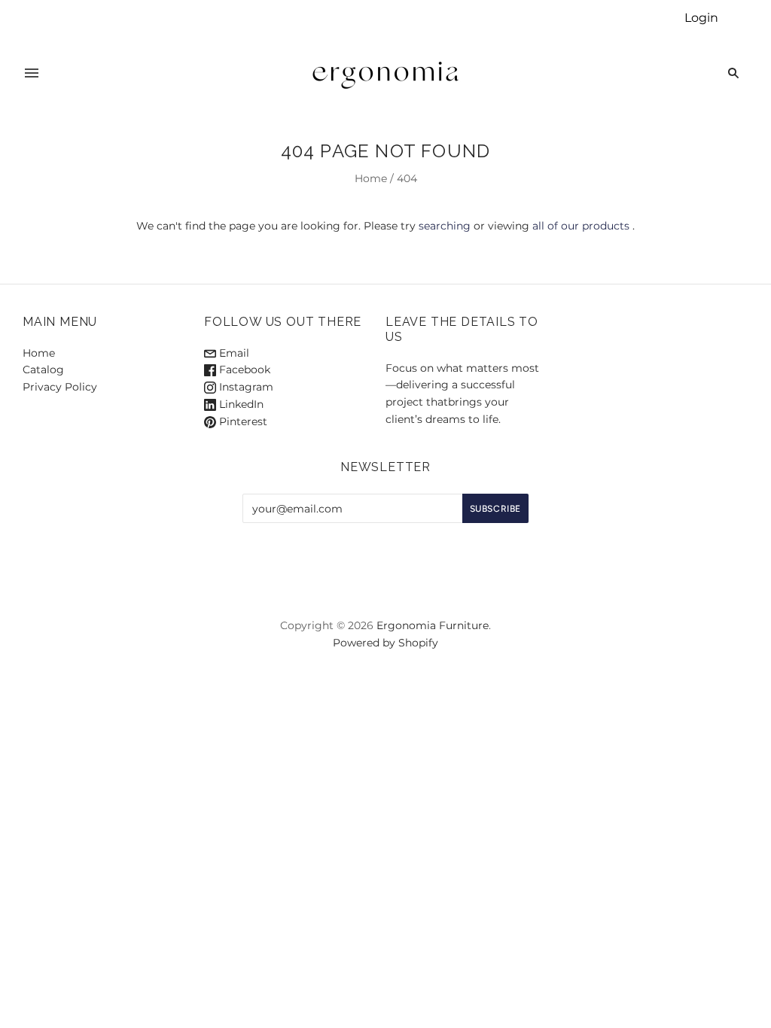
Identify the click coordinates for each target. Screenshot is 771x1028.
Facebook (243, 369)
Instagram (244, 387)
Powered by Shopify (385, 642)
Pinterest (241, 421)
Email (232, 353)
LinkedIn (240, 404)
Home (371, 178)
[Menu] (32, 73)
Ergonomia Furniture (432, 625)
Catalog (43, 369)
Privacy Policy (60, 387)
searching (445, 226)
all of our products (580, 226)
